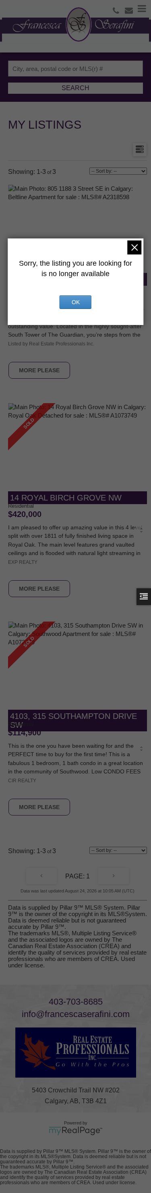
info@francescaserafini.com (76, 1014)
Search (75, 88)
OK (76, 302)
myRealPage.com (75, 1130)
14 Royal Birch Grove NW (66, 497)
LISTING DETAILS (39, 370)
